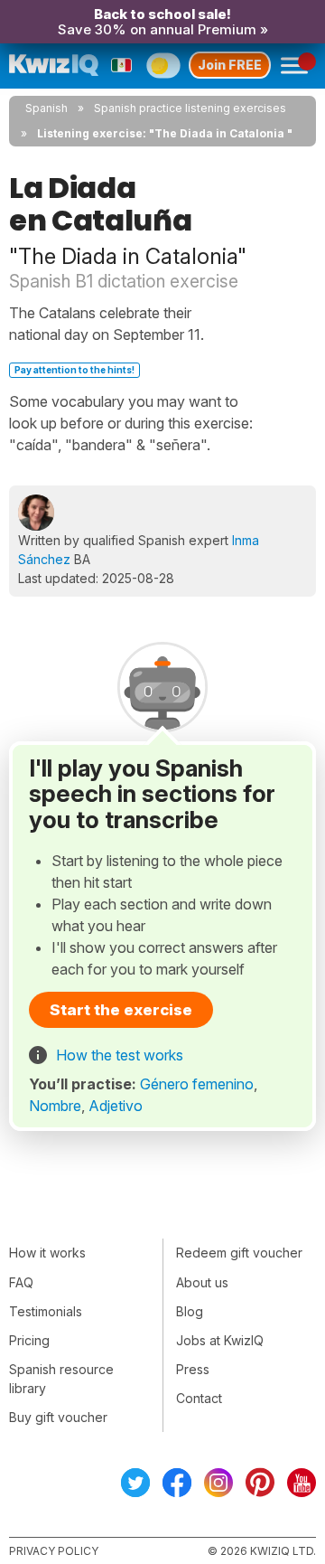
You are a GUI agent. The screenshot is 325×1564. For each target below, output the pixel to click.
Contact (199, 1398)
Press (192, 1369)
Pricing (29, 1340)
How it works (47, 1252)
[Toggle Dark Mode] (163, 65)
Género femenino (197, 1084)
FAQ (21, 1282)
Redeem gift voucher (239, 1252)
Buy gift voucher (58, 1417)
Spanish (46, 108)
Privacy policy (53, 1551)
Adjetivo (115, 1106)
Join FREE (230, 64)
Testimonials (45, 1311)
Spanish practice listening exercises (190, 108)
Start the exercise (121, 1010)
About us (202, 1282)
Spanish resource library (61, 1378)
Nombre (55, 1106)
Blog (189, 1311)
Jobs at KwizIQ (220, 1340)
